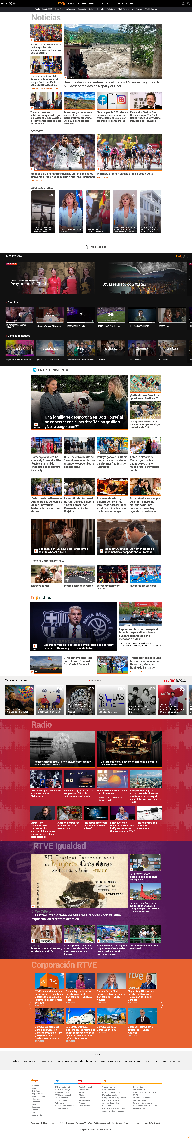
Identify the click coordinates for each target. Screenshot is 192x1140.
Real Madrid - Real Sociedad (24, 1061)
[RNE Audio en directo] (14, 3)
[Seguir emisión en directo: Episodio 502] (111, 351)
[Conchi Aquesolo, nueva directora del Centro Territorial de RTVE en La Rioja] (80, 988)
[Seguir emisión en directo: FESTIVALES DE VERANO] (81, 318)
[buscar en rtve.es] (188, 3)
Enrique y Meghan (132, 1061)
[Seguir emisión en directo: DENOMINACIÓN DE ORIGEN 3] (142, 318)
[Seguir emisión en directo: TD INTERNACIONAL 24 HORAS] (111, 318)
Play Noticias (174, 1061)
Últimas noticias (159, 1061)
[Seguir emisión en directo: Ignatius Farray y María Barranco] (50, 351)
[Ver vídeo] (19, 698)
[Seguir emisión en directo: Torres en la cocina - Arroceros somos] (81, 351)
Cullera (146, 1061)
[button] (2, 278)
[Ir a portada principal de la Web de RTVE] (42, 1080)
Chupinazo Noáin (46, 1061)
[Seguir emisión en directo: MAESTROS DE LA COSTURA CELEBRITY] (20, 318)
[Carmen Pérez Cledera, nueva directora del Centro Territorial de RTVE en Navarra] (111, 988)
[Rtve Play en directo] (10, 3)
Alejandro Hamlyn (88, 1061)
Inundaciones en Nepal (67, 1061)
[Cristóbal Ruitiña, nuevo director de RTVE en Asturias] (142, 1022)
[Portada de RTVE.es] (61, 4)
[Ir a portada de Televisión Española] (66, 1081)
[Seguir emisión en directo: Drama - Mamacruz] (142, 351)
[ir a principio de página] (189, 1137)
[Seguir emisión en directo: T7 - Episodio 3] (172, 351)
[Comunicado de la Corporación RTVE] (111, 1021)
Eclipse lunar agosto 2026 (110, 1061)
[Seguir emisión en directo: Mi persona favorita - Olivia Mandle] (50, 318)
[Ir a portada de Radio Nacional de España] (89, 1081)
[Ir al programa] (50, 278)
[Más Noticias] (96, 247)
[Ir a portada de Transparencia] (131, 1081)
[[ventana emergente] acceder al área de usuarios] (183, 3)
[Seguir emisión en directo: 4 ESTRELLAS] (172, 318)
